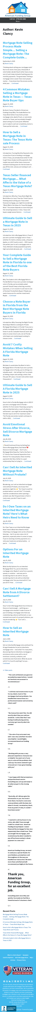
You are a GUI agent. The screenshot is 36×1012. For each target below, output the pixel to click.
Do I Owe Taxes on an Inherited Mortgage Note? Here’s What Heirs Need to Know (17, 512)
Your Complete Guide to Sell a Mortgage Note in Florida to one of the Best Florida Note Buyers (17, 262)
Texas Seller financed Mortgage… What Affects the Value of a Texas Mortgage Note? (17, 180)
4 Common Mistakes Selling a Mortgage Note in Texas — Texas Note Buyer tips (17, 95)
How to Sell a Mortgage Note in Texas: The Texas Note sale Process (17, 137)
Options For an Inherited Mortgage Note (16, 553)
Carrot (31, 1009)
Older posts (8, 670)
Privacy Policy (21, 960)
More (17, 21)
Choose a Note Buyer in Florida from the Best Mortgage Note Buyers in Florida (16, 307)
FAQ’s (31, 957)
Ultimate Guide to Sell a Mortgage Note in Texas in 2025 (17, 222)
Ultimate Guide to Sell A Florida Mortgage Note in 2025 (17, 389)
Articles (12, 960)
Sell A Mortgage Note (21, 957)
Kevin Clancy (9, 64)
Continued (15, 83)
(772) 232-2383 (21, 19)
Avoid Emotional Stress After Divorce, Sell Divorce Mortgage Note (17, 430)
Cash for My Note (8, 957)
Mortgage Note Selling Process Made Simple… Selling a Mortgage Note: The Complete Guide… (17, 50)
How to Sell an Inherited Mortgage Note (16, 631)
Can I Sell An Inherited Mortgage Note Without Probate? (17, 471)
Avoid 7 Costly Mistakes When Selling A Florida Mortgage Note (18, 350)
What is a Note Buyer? (14, 955)
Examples (26, 955)
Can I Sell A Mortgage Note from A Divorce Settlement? (17, 592)
